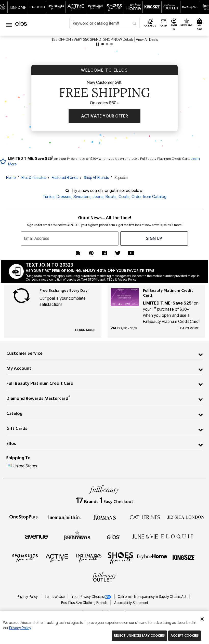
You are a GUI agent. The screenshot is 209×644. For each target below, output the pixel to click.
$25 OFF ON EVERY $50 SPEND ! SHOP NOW (87, 39)
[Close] (202, 618)
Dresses (64, 196)
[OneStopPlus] (23, 516)
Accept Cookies (185, 635)
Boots (111, 196)
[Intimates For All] (88, 557)
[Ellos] (113, 536)
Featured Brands (65, 177)
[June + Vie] (145, 536)
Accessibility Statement (131, 603)
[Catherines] (145, 516)
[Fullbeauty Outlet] (104, 577)
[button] (174, 25)
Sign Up (154, 238)
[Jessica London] (185, 516)
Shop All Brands (96, 177)
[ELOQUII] (177, 535)
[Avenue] (36, 536)
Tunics (49, 196)
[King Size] (184, 557)
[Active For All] (56, 557)
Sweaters (81, 196)
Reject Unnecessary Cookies (139, 635)
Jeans (98, 196)
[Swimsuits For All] (25, 557)
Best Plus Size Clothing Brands (84, 603)
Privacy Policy (27, 597)
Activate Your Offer (104, 116)
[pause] (97, 44)
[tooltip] (18, 7)
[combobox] (104, 23)
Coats (124, 196)
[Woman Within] (64, 516)
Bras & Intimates (33, 177)
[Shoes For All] (120, 557)
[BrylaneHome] (152, 557)
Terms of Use (55, 597)
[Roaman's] (104, 516)
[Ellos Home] (21, 23)
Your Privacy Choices (87, 597)
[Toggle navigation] (9, 25)
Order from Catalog (149, 196)
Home (11, 177)
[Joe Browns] (77, 535)
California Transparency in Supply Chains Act (152, 597)
